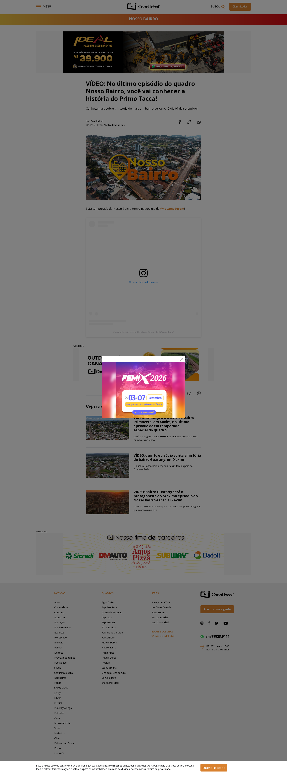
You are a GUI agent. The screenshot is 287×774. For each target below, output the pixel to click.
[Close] (181, 359)
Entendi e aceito (213, 768)
